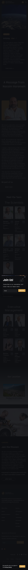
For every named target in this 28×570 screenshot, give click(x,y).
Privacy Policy (8, 567)
